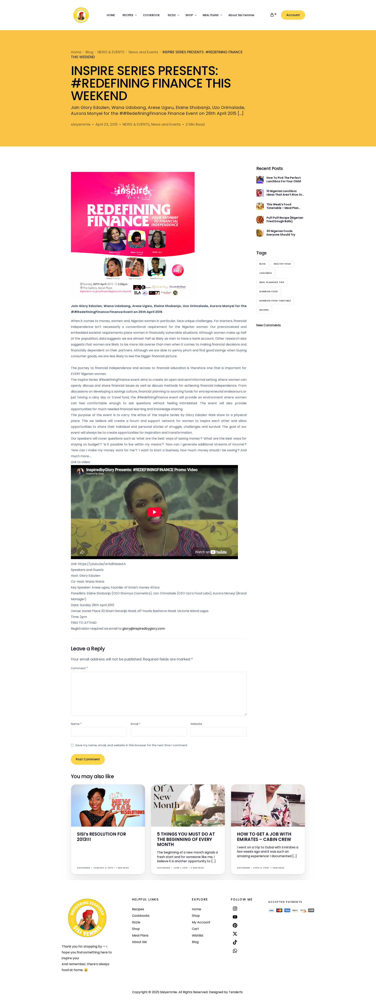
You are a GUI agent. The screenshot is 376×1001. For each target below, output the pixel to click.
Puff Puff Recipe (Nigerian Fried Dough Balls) (285, 219)
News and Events (166, 124)
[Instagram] (235, 908)
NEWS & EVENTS (136, 124)
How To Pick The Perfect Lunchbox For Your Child (284, 179)
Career (242, 793)
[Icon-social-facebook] (235, 960)
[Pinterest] (235, 925)
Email (135, 724)
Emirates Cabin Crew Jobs (278, 793)
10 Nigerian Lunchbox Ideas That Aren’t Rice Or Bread (284, 192)
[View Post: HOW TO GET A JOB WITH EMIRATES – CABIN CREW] (268, 805)
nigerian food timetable (275, 300)
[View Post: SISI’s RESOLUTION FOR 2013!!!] (108, 805)
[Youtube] (235, 917)
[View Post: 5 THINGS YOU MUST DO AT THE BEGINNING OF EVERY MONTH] (188, 805)
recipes (264, 310)
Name (76, 724)
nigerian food (268, 291)
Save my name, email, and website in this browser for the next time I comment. (131, 745)
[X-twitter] (235, 934)
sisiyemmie (80, 124)
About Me (84, 793)
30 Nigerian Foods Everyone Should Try (281, 232)
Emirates (254, 793)
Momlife (163, 793)
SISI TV (110, 793)
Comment (79, 668)
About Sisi (98, 793)
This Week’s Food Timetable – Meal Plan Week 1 (282, 206)
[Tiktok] (235, 942)
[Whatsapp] (235, 951)
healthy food (282, 264)
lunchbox (265, 273)
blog (262, 264)
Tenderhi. (236, 992)
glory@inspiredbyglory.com (143, 628)
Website (196, 724)
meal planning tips (271, 282)
